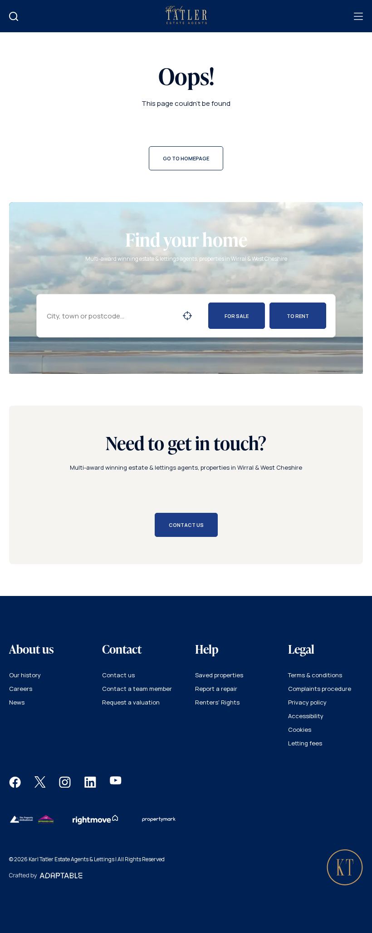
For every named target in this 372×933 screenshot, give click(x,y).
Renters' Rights (217, 702)
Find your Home (13, 16)
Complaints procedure (319, 689)
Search (187, 316)
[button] (15, 785)
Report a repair (216, 689)
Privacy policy (307, 702)
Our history (25, 675)
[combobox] (111, 316)
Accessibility (305, 716)
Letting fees (305, 743)
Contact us (118, 675)
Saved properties (219, 675)
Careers (20, 689)
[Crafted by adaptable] (46, 877)
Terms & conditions (315, 675)
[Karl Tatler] (186, 22)
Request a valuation (131, 702)
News (16, 702)
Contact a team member (137, 689)
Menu (358, 16)
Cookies (299, 729)
